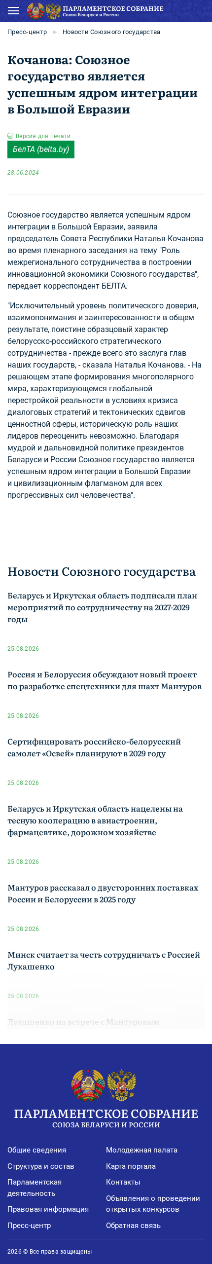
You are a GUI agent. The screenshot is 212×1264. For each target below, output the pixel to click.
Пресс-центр (27, 32)
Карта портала (131, 1166)
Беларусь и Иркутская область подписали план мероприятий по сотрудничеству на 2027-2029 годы (102, 607)
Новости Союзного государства (111, 32)
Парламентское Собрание (106, 1116)
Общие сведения (36, 1150)
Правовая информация (48, 1209)
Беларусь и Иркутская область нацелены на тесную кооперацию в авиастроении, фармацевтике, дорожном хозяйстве (95, 820)
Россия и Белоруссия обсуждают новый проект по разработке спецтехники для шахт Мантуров (104, 680)
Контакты (123, 1182)
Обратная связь (133, 1225)
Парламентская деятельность (34, 1188)
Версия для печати (43, 136)
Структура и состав (40, 1166)
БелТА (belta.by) (41, 149)
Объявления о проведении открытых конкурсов (153, 1204)
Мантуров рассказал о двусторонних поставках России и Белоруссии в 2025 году (102, 893)
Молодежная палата (141, 1150)
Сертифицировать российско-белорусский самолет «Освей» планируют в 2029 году (94, 747)
